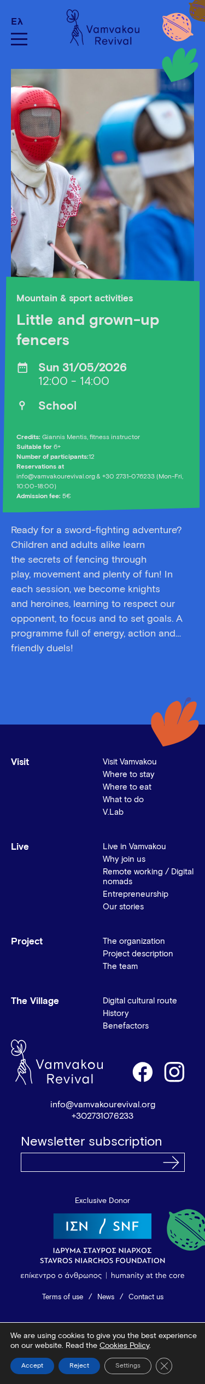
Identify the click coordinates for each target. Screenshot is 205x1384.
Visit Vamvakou (130, 762)
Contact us (145, 1297)
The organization (134, 941)
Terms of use (62, 1297)
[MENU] (19, 39)
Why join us (124, 859)
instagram (175, 1071)
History (116, 1013)
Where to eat (127, 787)
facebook (142, 1071)
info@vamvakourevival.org (102, 1104)
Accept (32, 1366)
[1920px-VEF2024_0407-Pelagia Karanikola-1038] (102, 181)
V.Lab (113, 812)
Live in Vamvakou (134, 847)
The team (120, 966)
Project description (138, 954)
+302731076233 (102, 1116)
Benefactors (126, 1026)
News (105, 1297)
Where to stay (129, 774)
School (57, 406)
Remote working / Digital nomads (148, 877)
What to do (123, 800)
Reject (79, 1366)
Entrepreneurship (135, 894)
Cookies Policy (124, 1346)
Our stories (123, 907)
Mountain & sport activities (74, 298)
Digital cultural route (140, 1001)
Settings (127, 1366)
